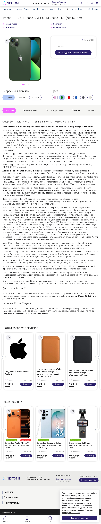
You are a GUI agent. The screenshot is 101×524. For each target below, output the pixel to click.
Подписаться (86, 480)
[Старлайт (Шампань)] (90, 97)
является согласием (70, 505)
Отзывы (92, 110)
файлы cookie (85, 496)
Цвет (55, 91)
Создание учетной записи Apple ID (17, 373)
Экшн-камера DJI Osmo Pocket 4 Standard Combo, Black (81, 445)
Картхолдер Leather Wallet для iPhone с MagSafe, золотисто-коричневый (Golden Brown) (49, 373)
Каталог (27, 521)
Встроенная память (15, 91)
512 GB (35, 97)
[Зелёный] (62, 97)
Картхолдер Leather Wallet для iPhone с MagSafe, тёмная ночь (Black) (81, 372)
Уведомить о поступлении (74, 52)
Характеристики (30, 110)
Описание (9, 110)
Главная (5, 521)
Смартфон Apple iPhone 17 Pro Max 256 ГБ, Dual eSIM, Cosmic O (17, 445)
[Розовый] (55, 97)
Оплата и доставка (54, 110)
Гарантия (76, 110)
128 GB (8, 97)
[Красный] (69, 97)
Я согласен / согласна (79, 518)
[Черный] (83, 97)
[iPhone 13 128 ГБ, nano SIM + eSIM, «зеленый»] (25, 59)
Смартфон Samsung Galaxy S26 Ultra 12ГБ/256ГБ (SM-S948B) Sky (49, 445)
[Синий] (76, 97)
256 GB (21, 97)
